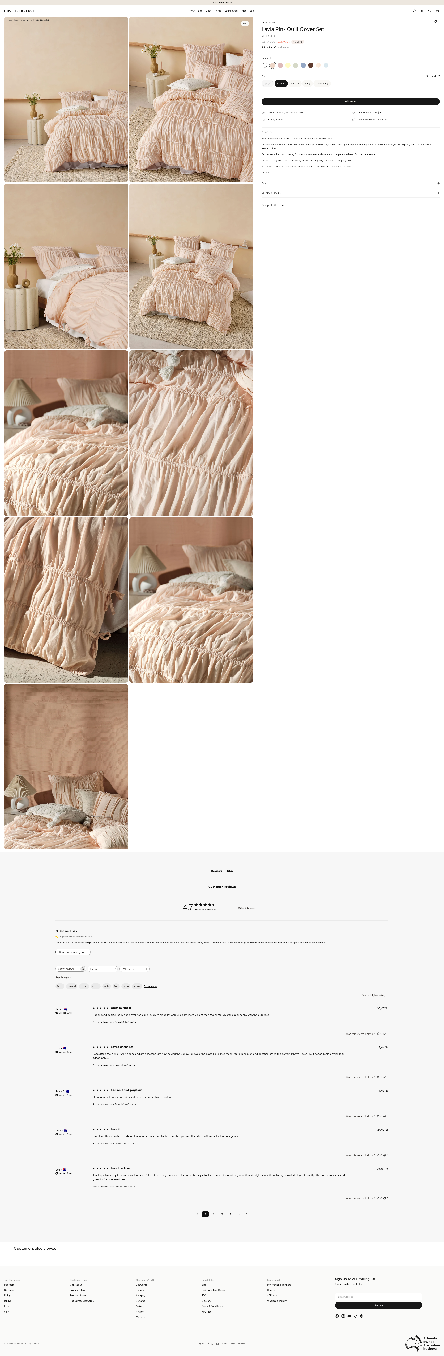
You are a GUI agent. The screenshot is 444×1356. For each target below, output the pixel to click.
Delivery (140, 1306)
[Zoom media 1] (66, 99)
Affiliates (272, 1295)
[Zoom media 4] (191, 266)
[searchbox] (68, 968)
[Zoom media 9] (66, 766)
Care (264, 183)
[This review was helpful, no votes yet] (378, 1034)
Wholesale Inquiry (277, 1300)
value (126, 986)
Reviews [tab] (216, 871)
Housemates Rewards (82, 1300)
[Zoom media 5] (66, 433)
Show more (150, 986)
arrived (137, 986)
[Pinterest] (362, 1316)
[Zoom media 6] (191, 433)
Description (267, 132)
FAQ (204, 1295)
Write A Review (246, 908)
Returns (140, 1311)
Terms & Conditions (212, 1306)
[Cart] (437, 11)
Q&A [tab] (230, 871)
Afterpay (140, 1295)
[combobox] (103, 969)
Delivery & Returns (271, 192)
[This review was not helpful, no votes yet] (384, 1034)
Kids (6, 1306)
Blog (204, 1284)
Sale (6, 1311)
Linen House (17, 1343)
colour (95, 986)
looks (106, 986)
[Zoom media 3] (66, 266)
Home (9, 20)
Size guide (431, 76)
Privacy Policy (77, 1290)
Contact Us (76, 1284)
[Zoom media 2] (191, 99)
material (72, 986)
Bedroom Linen (20, 20)
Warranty (141, 1317)
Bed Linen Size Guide (213, 1290)
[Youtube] (349, 1316)
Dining (7, 1300)
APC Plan (207, 1311)
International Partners (279, 1284)
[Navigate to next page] (247, 1214)
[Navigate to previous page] (197, 1214)
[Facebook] (337, 1316)
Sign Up (379, 1305)
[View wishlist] (430, 11)
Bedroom (9, 1284)
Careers (271, 1290)
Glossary (206, 1300)
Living (7, 1295)
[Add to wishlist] (435, 21)
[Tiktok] (355, 1316)
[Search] (414, 11)
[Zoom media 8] (191, 600)
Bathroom (9, 1290)
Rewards (140, 1300)
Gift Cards (141, 1284)
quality (84, 986)
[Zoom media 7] (66, 600)
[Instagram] (343, 1316)
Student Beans (78, 1295)
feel (116, 986)
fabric (60, 986)
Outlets (140, 1290)
